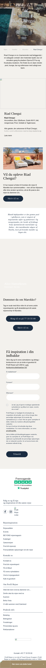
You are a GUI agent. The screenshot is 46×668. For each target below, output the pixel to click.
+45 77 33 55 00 (26, 653)
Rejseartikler (8, 528)
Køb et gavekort (9, 579)
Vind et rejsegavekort (11, 575)
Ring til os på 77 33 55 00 (23, 318)
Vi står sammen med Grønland (14, 604)
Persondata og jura (10, 626)
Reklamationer (8, 629)
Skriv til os (13, 198)
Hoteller (14, 49)
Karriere (6, 597)
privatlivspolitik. (11, 431)
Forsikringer (7, 622)
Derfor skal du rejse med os (13, 593)
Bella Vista (7, 600)
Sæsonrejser (8, 543)
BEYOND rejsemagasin (12, 535)
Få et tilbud (7, 568)
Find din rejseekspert (11, 564)
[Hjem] (23, 7)
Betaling (6, 615)
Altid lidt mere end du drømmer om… (17, 590)
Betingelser (7, 619)
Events (5, 532)
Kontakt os (7, 561)
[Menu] (40, 7)
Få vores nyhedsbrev (11, 571)
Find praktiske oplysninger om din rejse (18, 550)
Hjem (5, 49)
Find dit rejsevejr (9, 546)
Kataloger (7, 539)
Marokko (25, 49)
